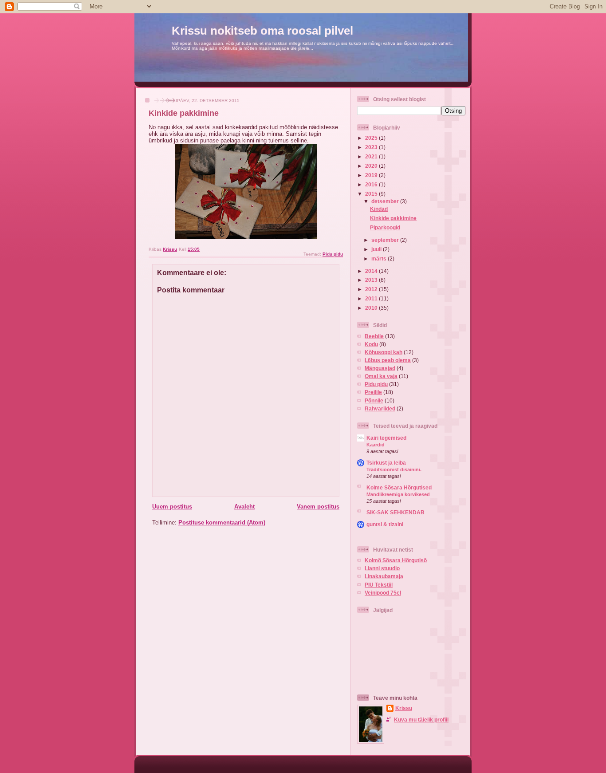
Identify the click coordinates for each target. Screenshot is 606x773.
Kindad (379, 209)
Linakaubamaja (384, 576)
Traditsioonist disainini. (393, 469)
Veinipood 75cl (383, 593)
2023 (372, 147)
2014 (372, 271)
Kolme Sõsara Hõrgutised (399, 487)
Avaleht (244, 506)
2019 (372, 175)
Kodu (371, 344)
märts (379, 258)
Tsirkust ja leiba (386, 462)
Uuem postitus (172, 506)
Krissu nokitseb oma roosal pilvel (262, 30)
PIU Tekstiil (379, 585)
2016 (372, 184)
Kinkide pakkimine (393, 218)
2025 (372, 138)
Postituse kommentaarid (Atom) (221, 522)
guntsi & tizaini (384, 524)
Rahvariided (380, 408)
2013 (372, 280)
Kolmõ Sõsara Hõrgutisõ (396, 560)
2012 (372, 289)
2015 (372, 194)
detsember (385, 201)
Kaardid (375, 444)
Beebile (374, 336)
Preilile (373, 392)
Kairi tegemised (386, 438)
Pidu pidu (333, 254)
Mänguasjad (380, 368)
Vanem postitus (318, 506)
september (385, 240)
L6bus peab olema (388, 360)
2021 (372, 156)
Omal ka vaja (381, 376)
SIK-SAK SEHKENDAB (395, 512)
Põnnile (374, 400)
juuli (377, 249)
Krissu (403, 708)
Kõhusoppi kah (383, 352)
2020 (372, 166)
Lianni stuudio (382, 568)
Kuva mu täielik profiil (421, 719)
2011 (372, 298)
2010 (372, 308)
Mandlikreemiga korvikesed (398, 494)
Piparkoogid (385, 227)
